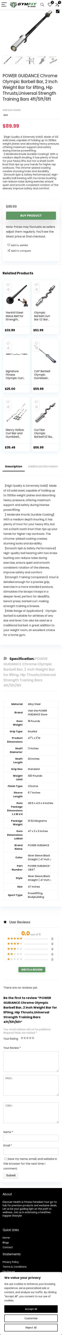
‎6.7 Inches (34, 792)
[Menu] (4, 4)
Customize (31, 1318)
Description (13, 466)
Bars (5, 114)
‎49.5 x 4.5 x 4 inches (40, 803)
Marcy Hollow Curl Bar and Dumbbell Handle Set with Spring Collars (15, 438)
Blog (5, 1242)
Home (6, 1237)
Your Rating (10, 1039)
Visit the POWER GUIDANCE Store (37, 712)
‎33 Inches (33, 758)
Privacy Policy (11, 1262)
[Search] (42, 4)
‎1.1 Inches (33, 748)
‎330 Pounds (35, 776)
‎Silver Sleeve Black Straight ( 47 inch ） (40, 857)
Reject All (31, 1327)
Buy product (31, 216)
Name (8, 1132)
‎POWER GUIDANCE (38, 845)
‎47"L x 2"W (34, 738)
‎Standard (34, 769)
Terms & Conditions (15, 1266)
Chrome (33, 786)
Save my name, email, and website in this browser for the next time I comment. (30, 1163)
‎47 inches (34, 886)
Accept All (31, 1309)
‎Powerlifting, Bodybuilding (36, 895)
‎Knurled (32, 731)
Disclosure (9, 1271)
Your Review (12, 1048)
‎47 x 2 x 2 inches (38, 831)
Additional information (43, 466)
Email (7, 1145)
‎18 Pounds (34, 721)
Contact (8, 1247)
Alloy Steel (34, 704)
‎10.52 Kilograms (37, 821)
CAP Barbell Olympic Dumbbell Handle (42, 376)
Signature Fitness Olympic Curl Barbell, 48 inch (14, 378)
